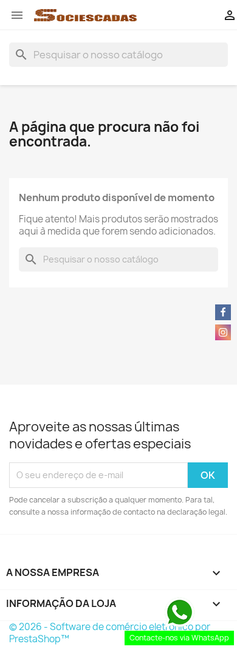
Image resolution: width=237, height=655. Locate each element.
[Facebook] (223, 312)
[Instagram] (223, 332)
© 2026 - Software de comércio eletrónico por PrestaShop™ (109, 632)
